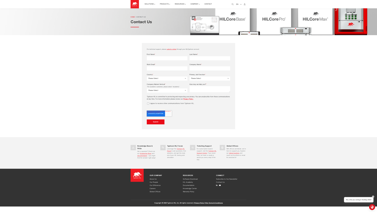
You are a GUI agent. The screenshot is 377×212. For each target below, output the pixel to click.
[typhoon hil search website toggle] (232, 4)
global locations (234, 153)
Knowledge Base (145, 153)
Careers (153, 189)
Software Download (190, 179)
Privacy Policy (199, 203)
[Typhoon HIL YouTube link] (220, 186)
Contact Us (220, 182)
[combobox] (167, 78)
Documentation (188, 185)
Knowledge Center (190, 189)
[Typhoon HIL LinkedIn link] (216, 186)
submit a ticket (171, 49)
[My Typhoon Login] (244, 4)
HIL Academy (188, 182)
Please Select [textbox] (153, 78)
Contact (208, 4)
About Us (153, 179)
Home (133, 17)
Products (164, 4)
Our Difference (155, 185)
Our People (154, 182)
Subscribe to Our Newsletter (226, 179)
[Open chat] (372, 207)
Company (194, 4)
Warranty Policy (188, 192)
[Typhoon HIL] (135, 4)
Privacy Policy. (188, 99)
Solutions (149, 4)
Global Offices (155, 192)
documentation (142, 156)
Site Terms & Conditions (214, 203)
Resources (179, 4)
